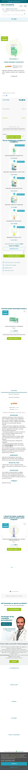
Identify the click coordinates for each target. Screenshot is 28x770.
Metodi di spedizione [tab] (14, 397)
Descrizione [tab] (14, 390)
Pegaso (14, 328)
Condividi (7, 96)
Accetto (14, 763)
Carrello (25, 5)
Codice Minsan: (16, 66)
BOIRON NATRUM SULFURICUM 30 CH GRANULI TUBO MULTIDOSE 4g (14, 540)
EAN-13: (14, 65)
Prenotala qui (6, 624)
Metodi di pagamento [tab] (14, 394)
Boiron (14, 541)
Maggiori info (14, 76)
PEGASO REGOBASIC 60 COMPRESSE (14, 326)
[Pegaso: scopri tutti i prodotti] (8, 66)
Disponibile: (15, 67)
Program (22, 751)
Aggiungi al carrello (13, 137)
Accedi (21, 5)
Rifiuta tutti (14, 767)
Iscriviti (14, 661)
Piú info (2, 760)
